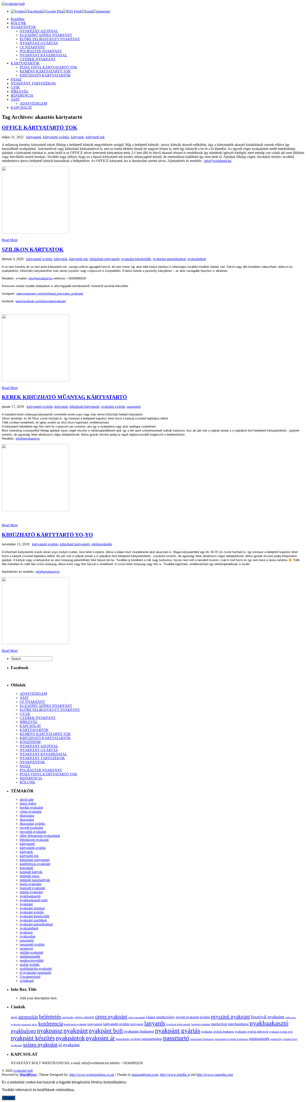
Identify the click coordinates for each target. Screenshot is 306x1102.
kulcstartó (26, 868)
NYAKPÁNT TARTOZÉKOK (33, 83)
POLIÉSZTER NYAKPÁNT (41, 51)
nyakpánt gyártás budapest (217, 1031)
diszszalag (27, 819)
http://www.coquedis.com (215, 1074)
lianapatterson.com (145, 1074)
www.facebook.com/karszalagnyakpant (40, 301)
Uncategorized (30, 977)
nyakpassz (49, 1030)
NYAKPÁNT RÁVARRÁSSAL (43, 55)
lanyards (154, 1023)
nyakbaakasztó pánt (33, 900)
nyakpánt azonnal (32, 908)
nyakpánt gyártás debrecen (251, 1031)
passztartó (134, 406)
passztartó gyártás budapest (231, 1039)
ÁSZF (15, 99)
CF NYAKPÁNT (32, 47)
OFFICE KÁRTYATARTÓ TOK (39, 127)
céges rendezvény (160, 1017)
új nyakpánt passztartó (35, 972)
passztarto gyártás (128, 1039)
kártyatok (77, 137)
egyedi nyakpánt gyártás (193, 1017)
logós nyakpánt (30, 884)
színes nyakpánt (40, 1044)
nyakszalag (27, 936)
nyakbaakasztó (30, 896)
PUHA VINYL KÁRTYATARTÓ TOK (48, 67)
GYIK (15, 87)
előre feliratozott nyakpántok (40, 836)
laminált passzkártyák (35, 880)
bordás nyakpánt (31, 807)
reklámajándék (101, 544)
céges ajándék (84, 1017)
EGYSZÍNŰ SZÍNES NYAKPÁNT (46, 35)
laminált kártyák (31, 872)
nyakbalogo (23, 1031)
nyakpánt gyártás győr (281, 1031)
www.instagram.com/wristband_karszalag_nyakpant (49, 293)
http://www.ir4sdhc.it (175, 1074)
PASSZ (16, 79)
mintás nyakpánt (31, 892)
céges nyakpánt (30, 811)
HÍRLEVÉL (20, 91)
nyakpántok (70, 1037)
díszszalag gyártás (32, 823)
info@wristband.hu (217, 161)
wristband (27, 981)
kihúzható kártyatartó (104, 259)
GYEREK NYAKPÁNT (38, 59)
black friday (28, 803)
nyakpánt (26, 904)
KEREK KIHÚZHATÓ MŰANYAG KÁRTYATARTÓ (64, 397)
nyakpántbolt (196, 259)
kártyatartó (33, 137)
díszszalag (27, 815)
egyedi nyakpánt (31, 828)
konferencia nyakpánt (35, 864)
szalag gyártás (29, 964)
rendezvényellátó (32, 960)
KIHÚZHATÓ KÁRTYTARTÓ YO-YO (47, 535)
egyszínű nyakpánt (33, 832)
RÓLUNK (18, 23)
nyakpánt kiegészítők (136, 259)
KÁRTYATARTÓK (25, 63)
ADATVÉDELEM (33, 103)
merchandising (238, 1024)
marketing (219, 1024)
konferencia (50, 1023)
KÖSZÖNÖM (30, 742)
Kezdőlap (17, 19)
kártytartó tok (95, 137)
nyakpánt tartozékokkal (169, 259)
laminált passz (29, 876)
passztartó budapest (202, 1039)
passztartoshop (152, 1039)
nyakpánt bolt (106, 1030)
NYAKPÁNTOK (23, 27)
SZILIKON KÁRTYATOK (33, 249)
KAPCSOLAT (21, 107)
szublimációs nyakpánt (36, 968)
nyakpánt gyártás (113, 406)
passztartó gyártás (32, 944)
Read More (10, 240)
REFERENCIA (22, 95)
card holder (68, 1017)
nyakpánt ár (100, 1038)
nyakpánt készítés (33, 1037)
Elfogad (8, 1098)
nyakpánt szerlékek (33, 920)
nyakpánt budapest (139, 1031)
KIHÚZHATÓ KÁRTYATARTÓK (45, 75)
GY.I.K (25, 714)
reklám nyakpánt (31, 952)
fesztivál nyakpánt (267, 1017)
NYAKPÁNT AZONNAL (39, 31)
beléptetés (50, 1016)
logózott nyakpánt (32, 888)
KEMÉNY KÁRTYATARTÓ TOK (45, 71)
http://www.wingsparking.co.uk (91, 1074)
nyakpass (26, 932)
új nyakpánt (69, 1044)
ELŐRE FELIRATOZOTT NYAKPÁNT (50, 39)
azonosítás (28, 1016)
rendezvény (276, 1039)
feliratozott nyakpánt (34, 840)
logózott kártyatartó (178, 1024)
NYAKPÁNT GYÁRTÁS (39, 43)
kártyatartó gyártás (56, 137)
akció (14, 1017)
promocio (26, 948)
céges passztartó (136, 1017)
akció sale (27, 799)
